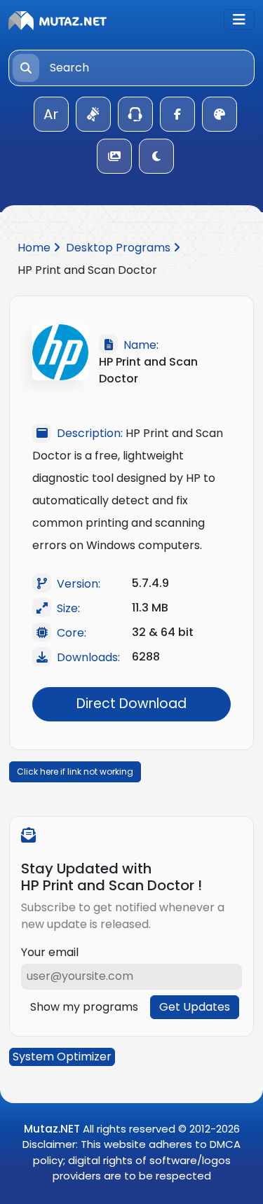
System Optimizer (62, 1057)
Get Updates (194, 1007)
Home (35, 248)
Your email (50, 952)
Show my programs (84, 1007)
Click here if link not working (75, 771)
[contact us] (135, 114)
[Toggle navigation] (239, 19)
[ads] (93, 114)
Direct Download (131, 703)
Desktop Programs (119, 248)
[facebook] (177, 114)
